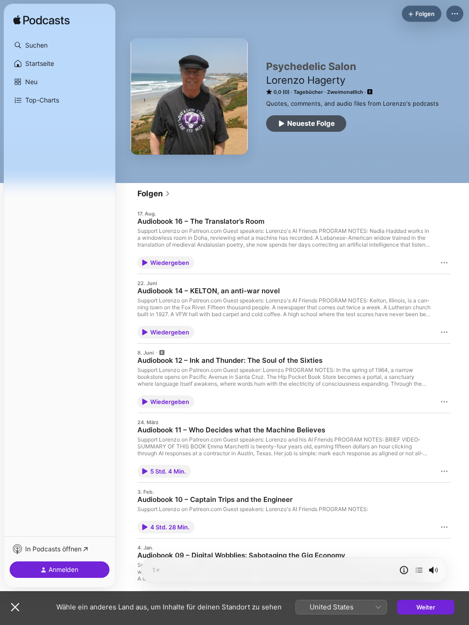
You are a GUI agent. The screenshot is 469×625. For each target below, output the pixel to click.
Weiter (425, 607)
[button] (59, 45)
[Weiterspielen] (419, 570)
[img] (41, 20)
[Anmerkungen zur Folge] (403, 570)
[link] (153, 194)
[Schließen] (15, 607)
